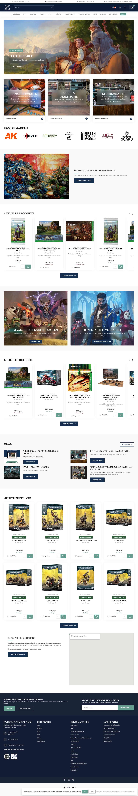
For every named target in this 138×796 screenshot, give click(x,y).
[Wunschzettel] (125, 7)
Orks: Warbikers (19, 601)
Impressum (74, 725)
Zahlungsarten (75, 735)
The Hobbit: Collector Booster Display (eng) (80, 396)
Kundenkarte (74, 754)
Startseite (16, 14)
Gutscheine (113, 14)
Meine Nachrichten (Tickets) (112, 731)
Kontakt (103, 14)
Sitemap (73, 744)
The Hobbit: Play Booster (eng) (18, 250)
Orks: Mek (85, 601)
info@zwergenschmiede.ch (16, 745)
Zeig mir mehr (68, 276)
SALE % (123, 14)
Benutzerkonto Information (112, 725)
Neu (24, 14)
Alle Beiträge (126, 444)
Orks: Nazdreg (19, 540)
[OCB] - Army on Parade (36, 467)
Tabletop (32, 14)
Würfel (58, 14)
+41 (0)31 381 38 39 (13, 739)
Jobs (72, 760)
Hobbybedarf (70, 14)
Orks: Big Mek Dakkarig (86, 540)
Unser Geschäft (25, 709)
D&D (50, 14)
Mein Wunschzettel (109, 735)
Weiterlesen (30, 462)
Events (72, 751)
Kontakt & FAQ (75, 741)
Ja (85, 792)
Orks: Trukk (52, 601)
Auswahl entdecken (84, 181)
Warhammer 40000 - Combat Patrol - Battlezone (111, 397)
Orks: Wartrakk (119, 601)
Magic (42, 14)
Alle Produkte (108, 741)
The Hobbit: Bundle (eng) (79, 249)
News (95, 14)
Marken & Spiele (84, 14)
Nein (92, 792)
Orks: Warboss (52, 540)
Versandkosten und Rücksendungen (81, 738)
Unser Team (74, 757)
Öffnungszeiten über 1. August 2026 (110, 451)
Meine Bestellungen (109, 728)
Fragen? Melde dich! (18, 654)
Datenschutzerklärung (77, 731)
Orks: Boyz (119, 540)
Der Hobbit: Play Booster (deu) (110, 250)
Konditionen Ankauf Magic (79, 764)
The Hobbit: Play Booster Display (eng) (49, 250)
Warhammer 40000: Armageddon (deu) (49, 396)
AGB (72, 728)
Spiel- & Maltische (76, 748)
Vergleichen (12, 266)
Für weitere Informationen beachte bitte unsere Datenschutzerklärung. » (115, 791)
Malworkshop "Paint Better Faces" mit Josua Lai (111, 468)
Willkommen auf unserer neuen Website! (41, 452)
